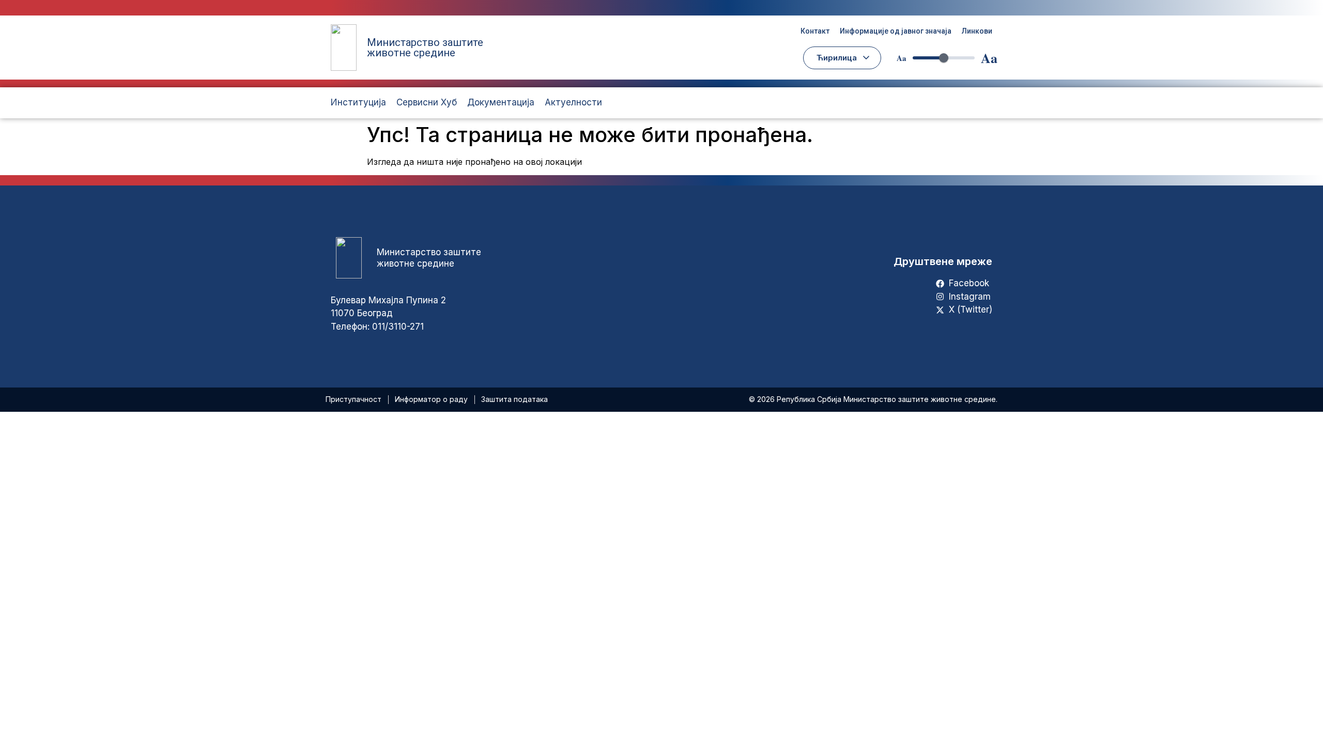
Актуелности (573, 102)
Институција (358, 102)
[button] (842, 58)
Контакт (815, 31)
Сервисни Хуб (426, 102)
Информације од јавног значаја (895, 31)
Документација (500, 102)
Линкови (977, 31)
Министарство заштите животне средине (425, 47)
